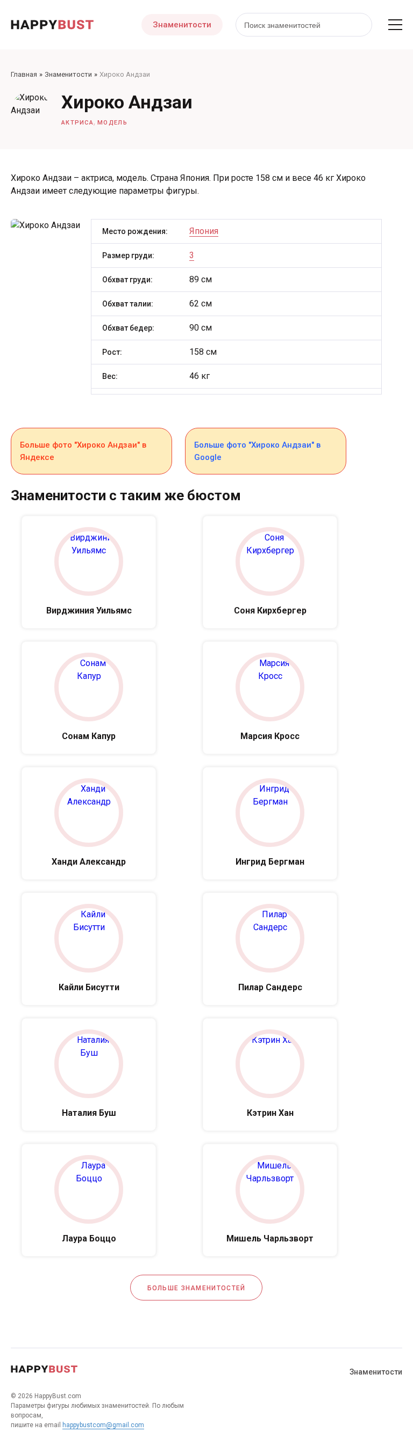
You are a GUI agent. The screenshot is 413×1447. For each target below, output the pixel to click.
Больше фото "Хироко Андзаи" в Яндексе (83, 451)
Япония (203, 231)
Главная (24, 74)
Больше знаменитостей (196, 1288)
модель (112, 122)
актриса (77, 122)
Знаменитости (182, 25)
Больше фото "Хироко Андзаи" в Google (257, 451)
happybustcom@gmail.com (103, 1425)
